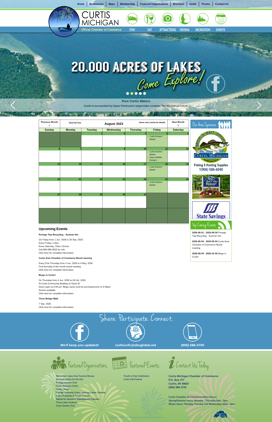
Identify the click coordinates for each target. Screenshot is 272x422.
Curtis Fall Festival (133, 379)
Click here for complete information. (56, 253)
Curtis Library (62, 389)
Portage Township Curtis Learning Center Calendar (81, 392)
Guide (192, 4)
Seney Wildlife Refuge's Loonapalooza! (156, 160)
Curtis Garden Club (65, 406)
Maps (112, 4)
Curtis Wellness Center (67, 386)
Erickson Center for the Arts (69, 379)
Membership (127, 4)
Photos (205, 4)
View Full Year (75, 123)
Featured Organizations (154, 4)
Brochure (178, 4)
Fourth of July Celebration (136, 376)
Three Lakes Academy (66, 402)
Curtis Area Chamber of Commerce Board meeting (210, 244)
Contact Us (222, 4)
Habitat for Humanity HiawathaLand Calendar (78, 399)
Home (80, 4)
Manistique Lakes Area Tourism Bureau (75, 376)
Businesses (96, 4)
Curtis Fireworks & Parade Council (73, 396)
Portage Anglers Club (66, 383)
